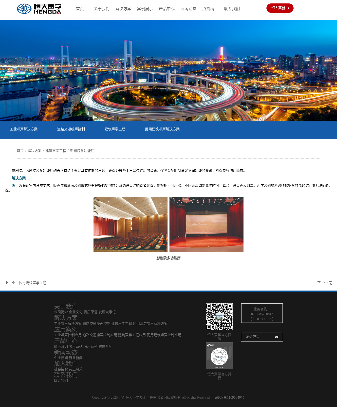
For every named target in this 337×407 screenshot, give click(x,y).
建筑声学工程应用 (132, 335)
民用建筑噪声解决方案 (162, 129)
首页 (80, 9)
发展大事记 (107, 312)
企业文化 (76, 312)
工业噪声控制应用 (68, 335)
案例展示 (145, 9)
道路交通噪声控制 (71, 129)
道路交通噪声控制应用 (100, 335)
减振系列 (105, 346)
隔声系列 (61, 346)
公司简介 (61, 312)
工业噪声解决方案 (23, 129)
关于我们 (102, 9)
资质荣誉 (90, 312)
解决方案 (123, 9)
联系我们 (232, 9)
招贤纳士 (210, 9)
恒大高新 (278, 8)
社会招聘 (61, 369)
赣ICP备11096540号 (229, 397)
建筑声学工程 (115, 129)
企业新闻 (61, 358)
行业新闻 (76, 358)
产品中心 (167, 9)
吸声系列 (76, 346)
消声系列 (90, 346)
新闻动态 (188, 9)
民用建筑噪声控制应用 (164, 335)
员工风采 (76, 369)
